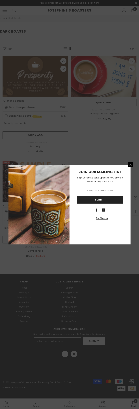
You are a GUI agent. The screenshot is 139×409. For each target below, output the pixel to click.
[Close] (130, 164)
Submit (100, 199)
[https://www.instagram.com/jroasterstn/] (103, 210)
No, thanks (102, 218)
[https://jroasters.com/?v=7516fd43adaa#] (96, 210)
